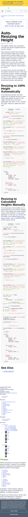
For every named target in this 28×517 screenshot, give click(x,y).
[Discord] (6, 442)
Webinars (5, 408)
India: (10, 428)
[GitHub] (6, 441)
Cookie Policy (3, 506)
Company (5, 470)
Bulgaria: (11, 429)
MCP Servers (3, 393)
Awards (4, 472)
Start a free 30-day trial (14, 26)
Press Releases (6, 473)
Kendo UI (2, 390)
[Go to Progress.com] (4, 460)
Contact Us (5, 424)
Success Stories (6, 419)
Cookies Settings (14, 514)
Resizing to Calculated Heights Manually (13, 201)
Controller (17, 109)
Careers (4, 476)
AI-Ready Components (11, 393)
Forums (4, 406)
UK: (10, 427)
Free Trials (5, 396)
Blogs (4, 407)
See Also (7, 367)
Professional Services (8, 410)
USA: (10, 425)
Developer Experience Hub (9, 401)
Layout (9, 15)
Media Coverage (6, 474)
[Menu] (2, 11)
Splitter (13, 15)
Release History (6, 405)
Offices (4, 477)
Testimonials (5, 420)
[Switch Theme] (26, 11)
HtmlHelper (10, 109)
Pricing (4, 397)
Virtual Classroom (7, 412)
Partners (5, 411)
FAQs (4, 414)
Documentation (6, 404)
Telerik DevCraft (3, 388)
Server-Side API (9, 371)
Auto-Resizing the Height (12, 36)
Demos (4, 403)
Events (4, 413)
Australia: (11, 430)
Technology (5, 471)
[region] (14, 508)
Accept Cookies (14, 511)
